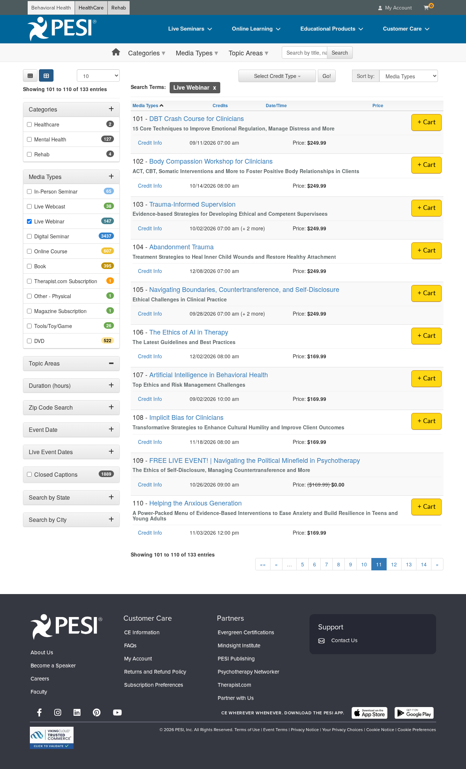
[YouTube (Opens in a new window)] (117, 713)
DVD (52, 340)
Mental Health (63, 139)
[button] (30, 75)
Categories (144, 52)
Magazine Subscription (70, 311)
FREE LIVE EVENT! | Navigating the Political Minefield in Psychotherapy (254, 460)
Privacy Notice (305, 729)
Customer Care (402, 28)
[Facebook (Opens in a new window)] (39, 713)
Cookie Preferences (417, 729)
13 (409, 564)
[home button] (116, 52)
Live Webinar (62, 221)
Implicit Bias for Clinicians (186, 417)
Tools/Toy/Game (64, 325)
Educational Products (327, 28)
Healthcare (56, 124)
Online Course (63, 251)
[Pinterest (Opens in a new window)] (96, 713)
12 (394, 564)
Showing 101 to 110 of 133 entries (65, 89)
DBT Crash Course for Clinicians (196, 118)
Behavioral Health (51, 8)
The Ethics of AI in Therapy (188, 331)
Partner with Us (236, 698)
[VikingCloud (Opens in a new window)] (52, 738)
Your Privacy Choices (342, 729)
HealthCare (91, 8)
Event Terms (275, 729)
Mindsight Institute (239, 645)
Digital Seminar (66, 236)
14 (424, 564)
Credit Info (150, 142)
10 (364, 564)
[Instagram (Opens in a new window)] (57, 713)
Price (377, 105)
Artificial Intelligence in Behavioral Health (208, 374)
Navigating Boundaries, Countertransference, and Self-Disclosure (244, 289)
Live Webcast (61, 206)
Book (53, 266)
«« (263, 564)
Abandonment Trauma (181, 246)
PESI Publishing (236, 659)
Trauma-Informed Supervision (192, 203)
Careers (40, 679)
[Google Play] (414, 713)
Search (340, 52)
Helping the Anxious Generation (195, 502)
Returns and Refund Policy (155, 672)
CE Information (141, 632)
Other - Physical (62, 296)
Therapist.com (234, 685)
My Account (138, 659)
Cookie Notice (380, 729)
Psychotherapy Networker (248, 672)
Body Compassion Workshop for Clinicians (211, 160)
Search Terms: (148, 86)
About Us (42, 652)
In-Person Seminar (67, 191)
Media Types (194, 52)
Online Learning (252, 28)
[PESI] (66, 627)
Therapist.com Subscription (74, 281)
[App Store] (369, 713)
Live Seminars (186, 28)
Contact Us (344, 640)
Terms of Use (247, 729)
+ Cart (426, 122)
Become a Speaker (53, 665)
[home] (61, 29)
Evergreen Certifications (246, 632)
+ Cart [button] (426, 208)
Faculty (39, 692)
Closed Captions (71, 475)
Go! (327, 75)
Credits (220, 105)
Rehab (118, 8)
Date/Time (276, 105)
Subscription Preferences (153, 685)
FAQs (130, 645)
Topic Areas (246, 52)
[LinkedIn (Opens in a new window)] (77, 713)
